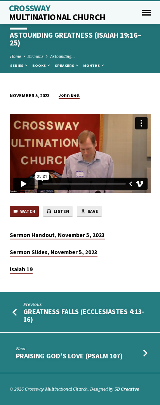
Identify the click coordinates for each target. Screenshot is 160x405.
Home (15, 56)
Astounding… (62, 56)
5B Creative (127, 389)
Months (92, 65)
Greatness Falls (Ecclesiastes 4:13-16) (83, 315)
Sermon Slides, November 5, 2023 (53, 252)
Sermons (35, 56)
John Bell (69, 95)
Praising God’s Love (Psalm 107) (69, 355)
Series (17, 65)
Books (39, 65)
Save (92, 211)
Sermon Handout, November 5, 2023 (57, 235)
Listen (61, 211)
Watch (27, 211)
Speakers (65, 65)
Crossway (57, 12)
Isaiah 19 (21, 269)
